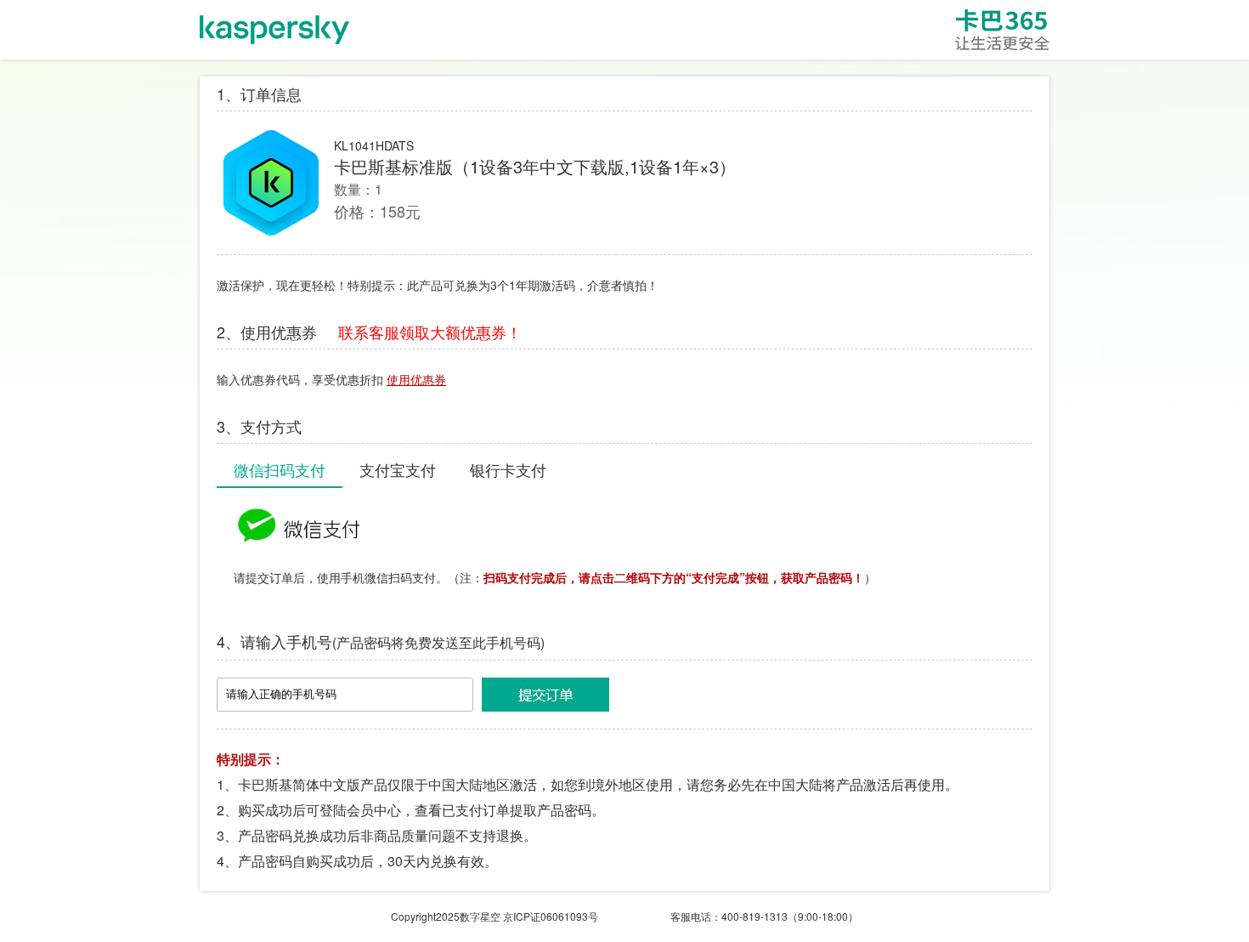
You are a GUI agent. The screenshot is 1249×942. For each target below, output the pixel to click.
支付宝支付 (397, 469)
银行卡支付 (508, 469)
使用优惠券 (416, 379)
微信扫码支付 (279, 469)
